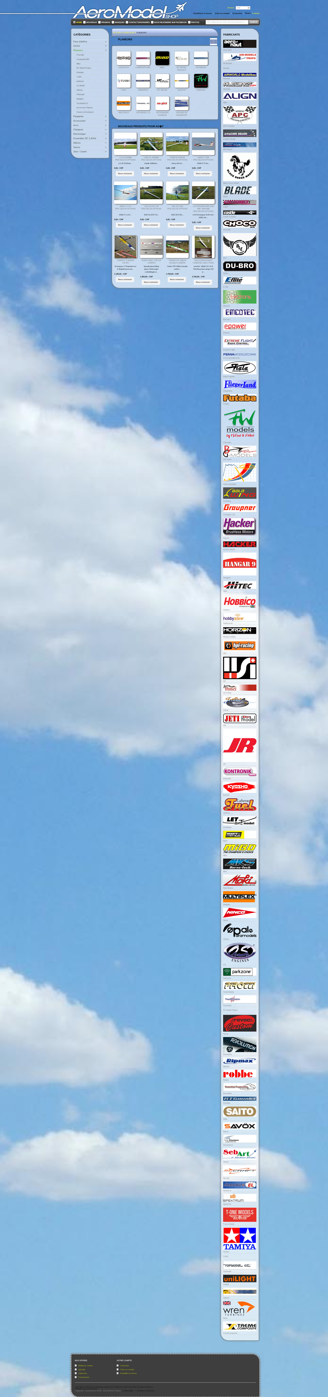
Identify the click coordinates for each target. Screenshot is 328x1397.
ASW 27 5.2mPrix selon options (203, 158)
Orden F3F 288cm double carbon (177, 261)
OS (224, 965)
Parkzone (227, 978)
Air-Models (227, 63)
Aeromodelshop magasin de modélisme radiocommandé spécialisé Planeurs (121, 1387)
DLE (225, 258)
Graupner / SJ (229, 514)
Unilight (226, 1284)
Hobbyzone (228, 623)
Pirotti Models (228, 992)
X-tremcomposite (230, 1333)
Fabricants (82, 1373)
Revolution (227, 1054)
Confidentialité (127, 1391)
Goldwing (227, 501)
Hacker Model (229, 549)
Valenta (182, 90)
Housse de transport (181, 114)
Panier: (248, 13)
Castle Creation (229, 217)
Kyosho (226, 795)
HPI (224, 653)
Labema (226, 813)
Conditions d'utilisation (145, 1391)
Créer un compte (127, 1369)
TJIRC (123, 90)
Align (225, 102)
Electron (226, 306)
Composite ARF (143, 67)
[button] (125, 173)
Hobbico (226, 610)
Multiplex (124, 113)
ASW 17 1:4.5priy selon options (125, 207)
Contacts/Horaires (139, 22)
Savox (225, 1131)
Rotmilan (201, 67)
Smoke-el (227, 1191)
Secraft (226, 1178)
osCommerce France (112, 1391)
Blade (225, 197)
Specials (81, 1369)
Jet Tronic (227, 693)
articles (256, 13)
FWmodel (201, 90)
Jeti (224, 725)
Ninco (225, 920)
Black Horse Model (231, 183)
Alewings (226, 89)
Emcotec (226, 319)
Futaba (226, 404)
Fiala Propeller (229, 377)
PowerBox (227, 1005)
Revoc (226, 1034)
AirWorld (143, 90)
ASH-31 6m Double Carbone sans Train (203, 261)
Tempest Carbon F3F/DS (125, 261)
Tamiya (226, 1252)
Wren (225, 1318)
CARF (225, 207)
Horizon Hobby (229, 637)
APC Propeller (229, 126)
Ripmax (226, 1066)
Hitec (225, 591)
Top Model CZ (143, 113)
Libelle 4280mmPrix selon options (151, 158)
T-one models (228, 1224)
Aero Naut (227, 50)
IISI (224, 681)
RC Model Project (182, 68)
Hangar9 (226, 578)
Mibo (162, 67)
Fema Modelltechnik (231, 358)
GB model (227, 459)
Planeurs (141, 33)
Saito (225, 1119)
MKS (225, 871)
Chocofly (124, 67)
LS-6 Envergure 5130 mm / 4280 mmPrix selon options (203, 208)
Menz (225, 841)
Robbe (226, 1080)
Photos (195, 22)
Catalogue (128, 33)
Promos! (105, 22)
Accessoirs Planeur (162, 114)
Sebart (226, 1162)
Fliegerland (227, 391)
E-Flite (225, 287)
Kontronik (227, 778)
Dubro (225, 273)
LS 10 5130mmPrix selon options (125, 158)
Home (79, 22)
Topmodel (227, 1271)
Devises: (231, 8)
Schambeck (228, 1145)
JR (224, 764)
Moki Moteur (228, 888)
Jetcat (225, 710)
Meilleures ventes (85, 1366)
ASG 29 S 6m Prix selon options (177, 207)
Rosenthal (227, 1093)
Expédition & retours (128, 1373)
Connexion (124, 1366)
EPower (226, 333)
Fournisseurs (83, 1377)
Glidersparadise (229, 484)
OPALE (226, 939)
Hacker (226, 538)
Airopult (226, 68)
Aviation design (229, 139)
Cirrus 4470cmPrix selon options (177, 158)
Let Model (162, 90)
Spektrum (227, 1204)
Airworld (226, 79)
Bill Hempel (227, 149)
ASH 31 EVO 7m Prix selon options (151, 207)
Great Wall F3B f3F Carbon (151, 261)
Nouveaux (91, 22)
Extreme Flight (229, 350)
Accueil (117, 33)
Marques (119, 22)
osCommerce (91, 1389)
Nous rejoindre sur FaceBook (170, 22)
